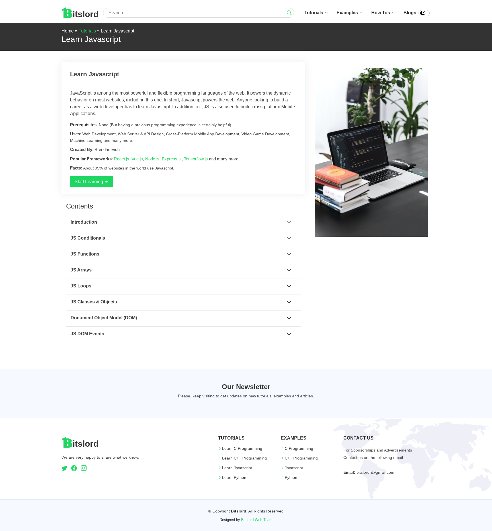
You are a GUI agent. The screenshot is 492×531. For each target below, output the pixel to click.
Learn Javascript (237, 468)
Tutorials (313, 12)
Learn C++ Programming (244, 458)
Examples (347, 12)
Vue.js (137, 158)
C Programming (299, 448)
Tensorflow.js (196, 158)
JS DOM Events (87, 333)
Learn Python (234, 477)
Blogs (409, 12)
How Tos (380, 12)
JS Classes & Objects (94, 301)
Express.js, (172, 158)
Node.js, (153, 158)
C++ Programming (301, 458)
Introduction (84, 222)
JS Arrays (81, 269)
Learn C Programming (242, 448)
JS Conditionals (88, 238)
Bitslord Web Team (256, 520)
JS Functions (85, 254)
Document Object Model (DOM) (104, 317)
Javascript (294, 468)
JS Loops (81, 285)
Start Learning (89, 181)
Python (291, 477)
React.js (121, 158)
